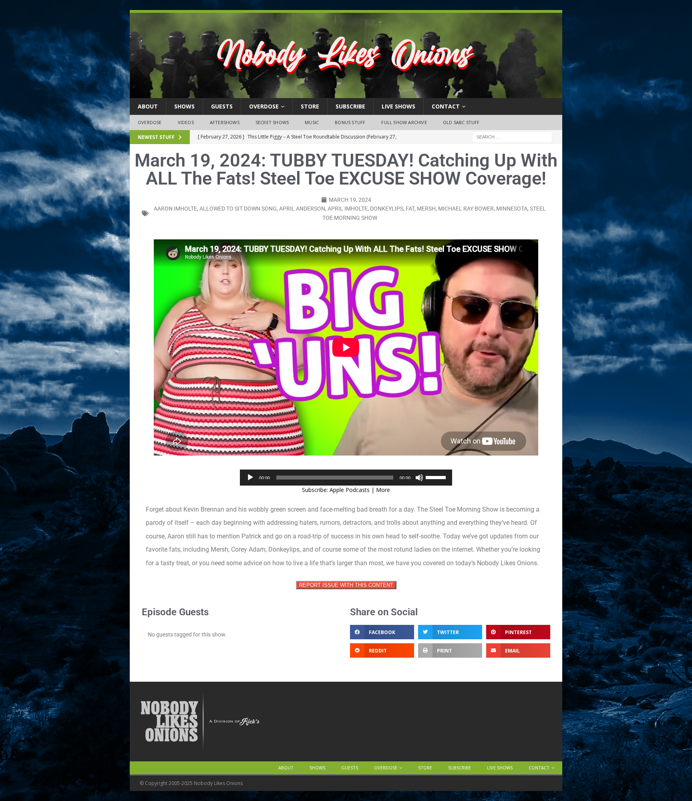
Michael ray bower (466, 208)
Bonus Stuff (350, 122)
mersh (426, 208)
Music (312, 122)
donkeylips (386, 208)
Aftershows (224, 122)
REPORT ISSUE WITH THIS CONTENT (346, 585)
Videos (186, 122)
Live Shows (398, 106)
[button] (382, 632)
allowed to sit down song (238, 208)
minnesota (511, 208)
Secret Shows (272, 122)
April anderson (302, 208)
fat (410, 208)
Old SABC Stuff (461, 122)
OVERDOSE (264, 106)
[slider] (437, 477)
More (383, 490)
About (148, 106)
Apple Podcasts (350, 490)
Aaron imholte (175, 208)
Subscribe (350, 106)
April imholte (348, 208)
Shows (184, 106)
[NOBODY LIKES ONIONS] (346, 93)
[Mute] (419, 478)
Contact (446, 106)
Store (310, 106)
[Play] (250, 478)
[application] (346, 478)
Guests (222, 106)
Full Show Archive (403, 122)
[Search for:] (512, 136)
